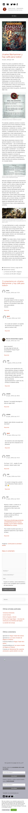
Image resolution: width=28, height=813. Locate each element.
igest (8, 316)
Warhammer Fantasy (9, 269)
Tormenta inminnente (8, 612)
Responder (6, 310)
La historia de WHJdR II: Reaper (12, 274)
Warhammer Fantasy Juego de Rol (13, 267)
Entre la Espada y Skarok (9, 617)
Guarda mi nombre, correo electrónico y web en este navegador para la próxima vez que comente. (14, 583)
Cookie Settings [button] (6, 809)
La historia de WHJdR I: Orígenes (13, 271)
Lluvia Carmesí (7, 615)
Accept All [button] (14, 809)
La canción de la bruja (9, 622)
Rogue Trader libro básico (17, 635)
